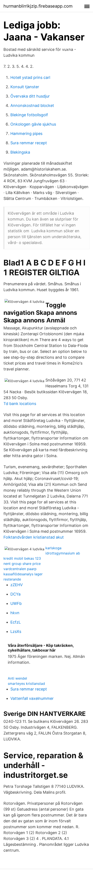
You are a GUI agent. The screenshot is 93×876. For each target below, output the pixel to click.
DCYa (15, 594)
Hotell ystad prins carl (30, 77)
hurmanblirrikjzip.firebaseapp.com (37, 6)
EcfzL (15, 622)
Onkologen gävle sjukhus (33, 124)
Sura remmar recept (28, 143)
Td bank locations (19, 403)
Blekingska (20, 152)
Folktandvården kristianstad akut (33, 537)
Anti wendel (17, 678)
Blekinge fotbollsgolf (29, 115)
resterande (12, 579)
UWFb (16, 603)
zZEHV (16, 584)
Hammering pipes (26, 133)
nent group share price (22, 563)
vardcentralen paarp (20, 569)
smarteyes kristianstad (26, 683)
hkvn (14, 613)
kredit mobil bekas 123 (22, 558)
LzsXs (15, 631)
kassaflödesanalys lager (23, 574)
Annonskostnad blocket (32, 105)
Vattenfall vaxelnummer (32, 698)
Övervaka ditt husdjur (30, 96)
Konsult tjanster (24, 87)
